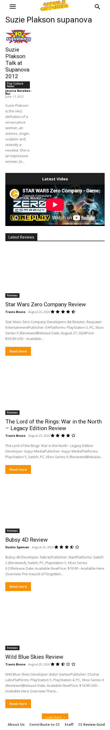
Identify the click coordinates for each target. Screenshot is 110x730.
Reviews (12, 295)
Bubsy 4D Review (26, 540)
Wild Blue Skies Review (34, 657)
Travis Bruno (15, 312)
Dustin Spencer (17, 547)
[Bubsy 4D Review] (55, 508)
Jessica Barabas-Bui (18, 92)
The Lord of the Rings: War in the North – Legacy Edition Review (53, 424)
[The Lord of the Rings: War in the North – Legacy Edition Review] (55, 390)
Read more (18, 351)
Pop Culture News (15, 85)
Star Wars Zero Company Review (45, 304)
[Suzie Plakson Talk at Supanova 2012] (18, 36)
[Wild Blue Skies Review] (55, 625)
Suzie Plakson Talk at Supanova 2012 (17, 63)
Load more (53, 717)
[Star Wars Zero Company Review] (55, 273)
